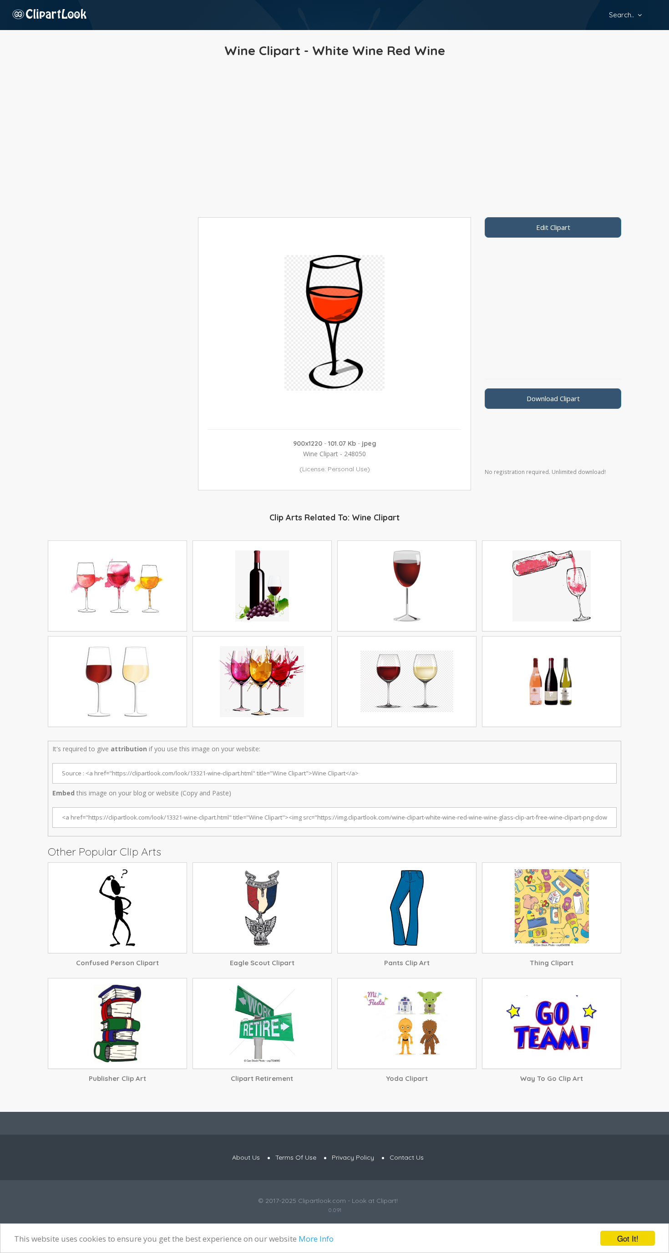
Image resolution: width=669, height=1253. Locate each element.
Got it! (628, 1238)
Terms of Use (295, 1157)
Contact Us (407, 1157)
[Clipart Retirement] (262, 1023)
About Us (246, 1157)
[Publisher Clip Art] (117, 1023)
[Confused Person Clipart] (117, 907)
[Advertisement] (334, 140)
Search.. (621, 14)
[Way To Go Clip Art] (551, 1023)
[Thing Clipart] (551, 907)
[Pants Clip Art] (406, 907)
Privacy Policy (353, 1157)
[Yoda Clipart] (406, 1023)
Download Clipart (553, 398)
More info (316, 1238)
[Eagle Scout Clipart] (262, 907)
